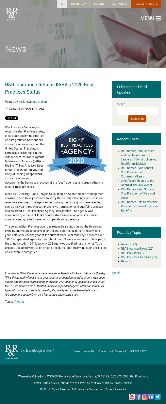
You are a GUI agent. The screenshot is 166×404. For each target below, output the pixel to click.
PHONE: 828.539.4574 (73, 383)
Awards (19, 301)
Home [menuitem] (76, 351)
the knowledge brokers (33, 101)
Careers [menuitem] (119, 351)
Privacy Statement (116, 389)
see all (116, 272)
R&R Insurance (133, 252)
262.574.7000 (119, 376)
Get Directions (139, 376)
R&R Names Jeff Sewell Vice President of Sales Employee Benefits (139, 206)
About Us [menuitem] (89, 351)
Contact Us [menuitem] (104, 351)
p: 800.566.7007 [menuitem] (137, 351)
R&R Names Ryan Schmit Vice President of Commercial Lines (137, 172)
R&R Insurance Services (139, 257)
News (126, 261)
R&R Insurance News (137, 248)
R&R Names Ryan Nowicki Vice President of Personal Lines (138, 193)
